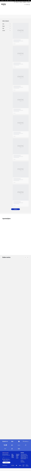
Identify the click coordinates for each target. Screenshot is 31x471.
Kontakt (17, 456)
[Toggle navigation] (29, 4)
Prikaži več (15, 209)
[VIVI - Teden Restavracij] (7, 4)
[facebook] (16, 465)
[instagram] (13, 465)
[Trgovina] (26, 4)
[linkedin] (20, 465)
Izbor (12, 454)
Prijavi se (6, 462)
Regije (13, 455)
